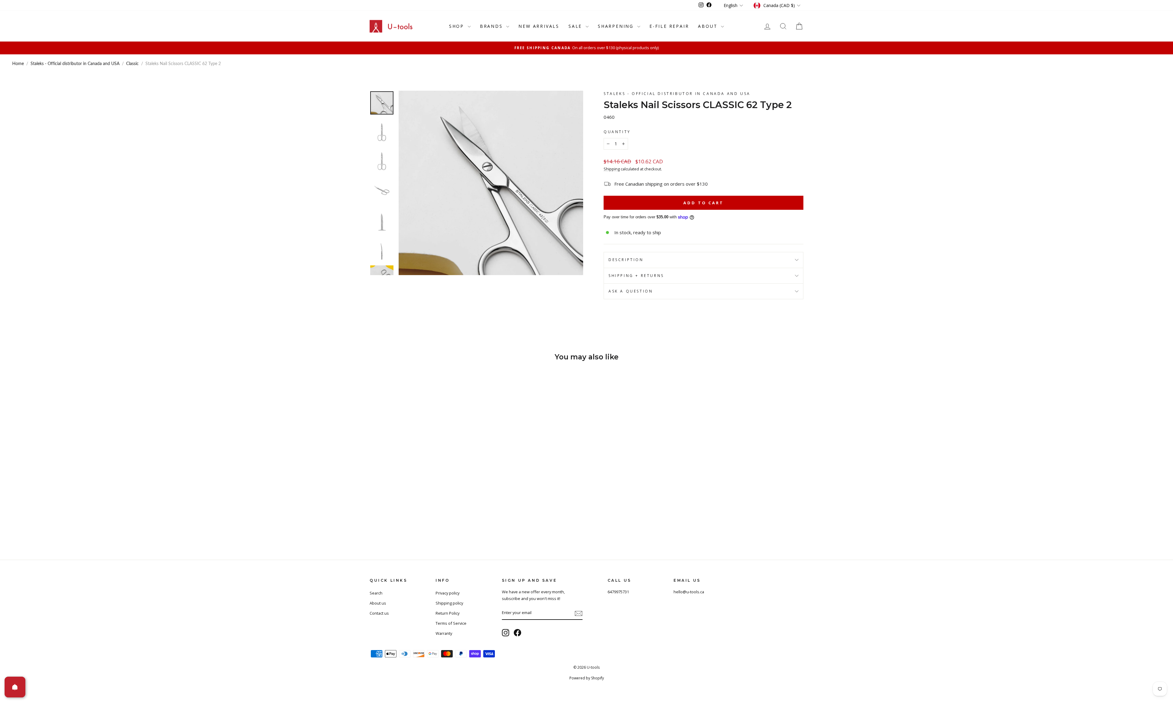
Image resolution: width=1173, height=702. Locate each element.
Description (626, 259)
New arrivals (538, 26)
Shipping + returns (636, 275)
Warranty (444, 633)
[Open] (15, 687)
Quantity (617, 131)
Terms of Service (451, 623)
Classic (132, 64)
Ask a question (630, 291)
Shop (457, 26)
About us (378, 603)
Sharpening (617, 26)
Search (376, 593)
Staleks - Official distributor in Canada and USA (75, 64)
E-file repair (669, 26)
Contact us (379, 613)
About (708, 26)
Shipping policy (449, 603)
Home (18, 64)
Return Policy (447, 613)
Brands (492, 26)
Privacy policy (447, 593)
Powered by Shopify (586, 678)
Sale (576, 26)
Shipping (612, 169)
